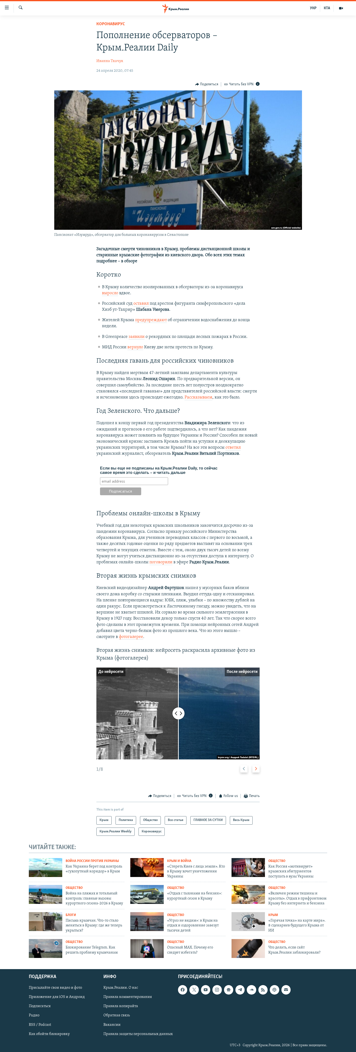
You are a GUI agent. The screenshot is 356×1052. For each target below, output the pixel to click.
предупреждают (151, 320)
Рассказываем (198, 397)
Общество (276, 861)
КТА (327, 8)
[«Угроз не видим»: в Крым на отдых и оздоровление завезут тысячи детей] (147, 921)
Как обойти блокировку (49, 1034)
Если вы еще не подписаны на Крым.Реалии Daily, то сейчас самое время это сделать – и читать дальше (158, 470)
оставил (141, 304)
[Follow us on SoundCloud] (251, 989)
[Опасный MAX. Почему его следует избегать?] (147, 948)
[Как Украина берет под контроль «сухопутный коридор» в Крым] (45, 867)
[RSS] (263, 989)
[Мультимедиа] (341, 8)
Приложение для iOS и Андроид (57, 997)
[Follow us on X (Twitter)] (194, 989)
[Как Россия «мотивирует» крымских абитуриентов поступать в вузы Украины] (248, 867)
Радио (34, 1015)
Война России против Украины (92, 861)
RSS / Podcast (40, 1025)
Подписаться (40, 1006)
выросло (110, 293)
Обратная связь (116, 1015)
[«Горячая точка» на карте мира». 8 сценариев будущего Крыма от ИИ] (248, 921)
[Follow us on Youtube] (205, 989)
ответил (233, 448)
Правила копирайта (120, 1006)
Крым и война (179, 861)
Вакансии (112, 1025)
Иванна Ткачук (109, 61)
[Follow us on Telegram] (240, 989)
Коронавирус (110, 24)
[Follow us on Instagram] (217, 989)
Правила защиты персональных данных (138, 1034)
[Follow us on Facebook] (182, 989)
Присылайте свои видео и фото (55, 988)
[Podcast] (274, 989)
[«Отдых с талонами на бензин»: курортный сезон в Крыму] (147, 894)
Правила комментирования (127, 997)
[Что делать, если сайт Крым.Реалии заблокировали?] (248, 948)
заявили (137, 337)
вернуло (135, 347)
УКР (313, 8)
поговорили (160, 562)
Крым (273, 915)
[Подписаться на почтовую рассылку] (286, 989)
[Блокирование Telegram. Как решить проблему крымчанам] (45, 948)
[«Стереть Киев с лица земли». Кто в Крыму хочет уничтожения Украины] (147, 867)
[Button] (206, 84)
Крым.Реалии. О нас (120, 988)
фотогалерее (131, 637)
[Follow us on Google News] (228, 989)
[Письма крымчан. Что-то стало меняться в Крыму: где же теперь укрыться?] (45, 921)
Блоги (71, 915)
